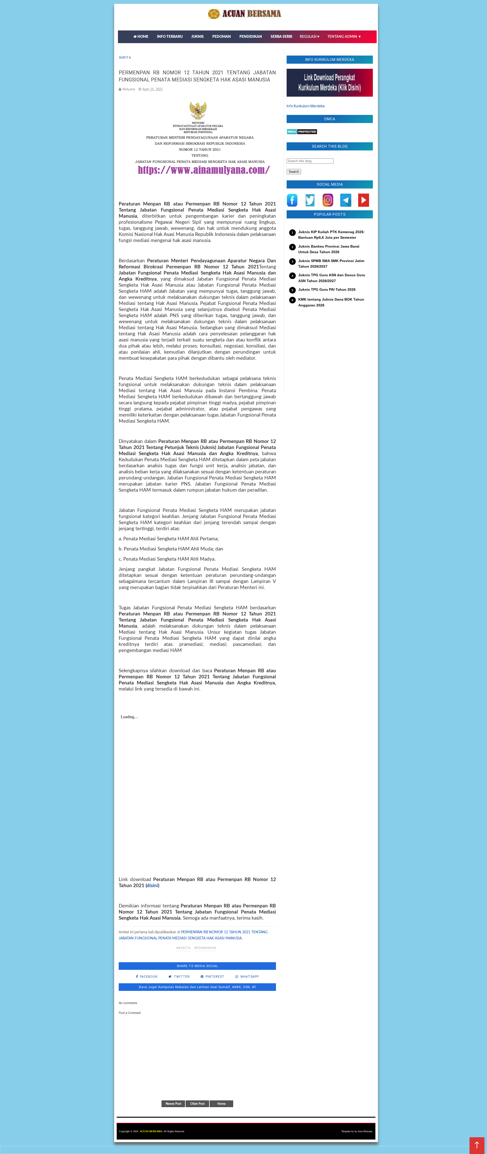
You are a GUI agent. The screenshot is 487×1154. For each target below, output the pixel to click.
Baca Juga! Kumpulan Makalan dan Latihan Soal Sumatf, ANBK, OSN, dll (197, 987)
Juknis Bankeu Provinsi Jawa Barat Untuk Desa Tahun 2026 (328, 249)
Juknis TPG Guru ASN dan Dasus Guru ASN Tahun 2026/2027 (331, 278)
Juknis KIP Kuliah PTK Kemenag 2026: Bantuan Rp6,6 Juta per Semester (331, 234)
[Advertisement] (330, 352)
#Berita (183, 948)
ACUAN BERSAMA (151, 1131)
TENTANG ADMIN (344, 37)
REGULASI (310, 37)
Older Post (197, 1103)
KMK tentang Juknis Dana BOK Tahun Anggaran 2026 (331, 302)
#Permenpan (205, 948)
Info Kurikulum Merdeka (306, 106)
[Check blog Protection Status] (302, 133)
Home (221, 1103)
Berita (125, 57)
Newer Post (173, 1103)
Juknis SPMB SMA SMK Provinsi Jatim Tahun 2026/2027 (331, 263)
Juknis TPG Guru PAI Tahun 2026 (327, 289)
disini (152, 885)
